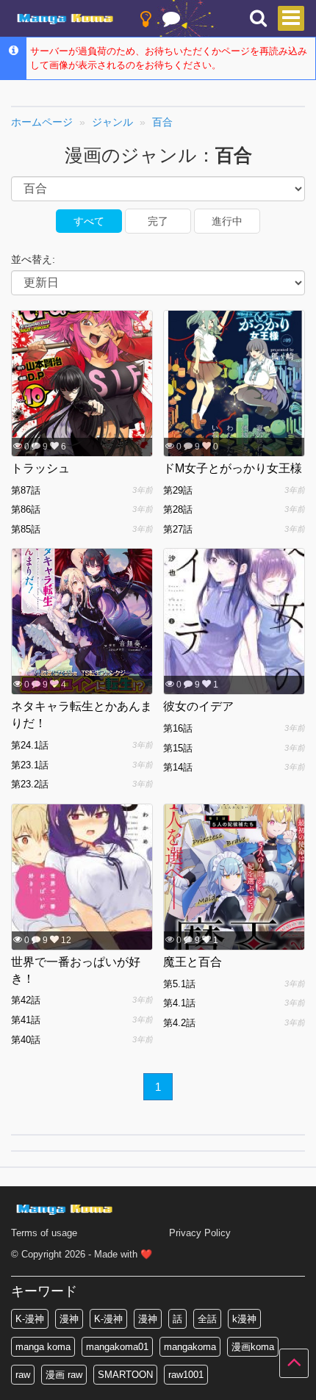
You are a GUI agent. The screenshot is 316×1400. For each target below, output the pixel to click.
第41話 (25, 1019)
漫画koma (252, 1346)
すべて (88, 221)
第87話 (25, 490)
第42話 (25, 1000)
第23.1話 (30, 765)
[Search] (258, 18)
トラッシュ (40, 468)
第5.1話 (179, 983)
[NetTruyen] (67, 19)
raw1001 (186, 1374)
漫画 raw (64, 1374)
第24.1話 (30, 745)
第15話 (178, 748)
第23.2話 (30, 784)
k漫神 (244, 1318)
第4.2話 (179, 1022)
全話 (207, 1318)
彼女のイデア (198, 706)
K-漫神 (29, 1318)
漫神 (69, 1318)
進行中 (227, 221)
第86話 (25, 509)
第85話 (25, 529)
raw (22, 1374)
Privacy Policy (200, 1232)
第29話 (178, 490)
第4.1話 (179, 1002)
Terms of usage (44, 1232)
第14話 (178, 767)
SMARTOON (125, 1374)
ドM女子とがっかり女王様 (232, 468)
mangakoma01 (117, 1346)
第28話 (178, 509)
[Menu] (291, 18)
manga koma (43, 1346)
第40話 (25, 1039)
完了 (158, 221)
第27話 (178, 529)
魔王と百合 (192, 962)
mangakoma (190, 1346)
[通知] (171, 22)
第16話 (178, 728)
